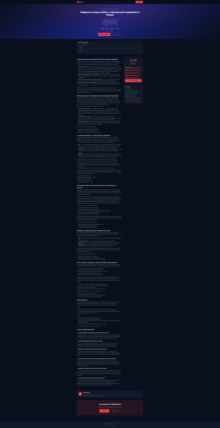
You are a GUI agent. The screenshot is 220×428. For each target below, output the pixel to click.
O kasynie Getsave (83, 45)
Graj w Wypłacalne (104, 34)
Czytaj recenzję (116, 34)
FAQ (81, 51)
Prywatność (106, 425)
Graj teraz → (139, 2)
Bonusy (81, 47)
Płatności (81, 49)
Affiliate (114, 425)
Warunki (110, 425)
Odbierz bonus (115, 410)
